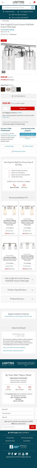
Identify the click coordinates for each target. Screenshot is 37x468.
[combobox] (18, 8)
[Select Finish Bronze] (3, 89)
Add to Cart (23, 108)
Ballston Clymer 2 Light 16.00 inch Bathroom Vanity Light (9, 224)
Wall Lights (5, 21)
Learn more (6, 117)
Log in (2, 133)
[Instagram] (19, 454)
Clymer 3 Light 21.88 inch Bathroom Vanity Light (10, 259)
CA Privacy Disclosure (27, 437)
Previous (2, 57)
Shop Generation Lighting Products (13, 350)
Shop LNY (5, 409)
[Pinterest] (9, 454)
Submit (32, 427)
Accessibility (26, 441)
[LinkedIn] (26, 454)
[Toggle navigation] (3, 2)
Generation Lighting (8, 29)
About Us (4, 417)
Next (35, 57)
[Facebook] (12, 454)
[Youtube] (23, 454)
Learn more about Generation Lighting (14, 347)
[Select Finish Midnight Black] (18, 89)
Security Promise (10, 441)
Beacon (28, 138)
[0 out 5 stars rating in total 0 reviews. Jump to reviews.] (9, 230)
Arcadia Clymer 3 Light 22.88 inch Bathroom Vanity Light (27, 259)
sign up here (11, 135)
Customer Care (6, 413)
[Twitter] (15, 454)
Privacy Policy (10, 437)
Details (12, 80)
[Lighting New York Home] (18, 2)
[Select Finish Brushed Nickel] (8, 89)
